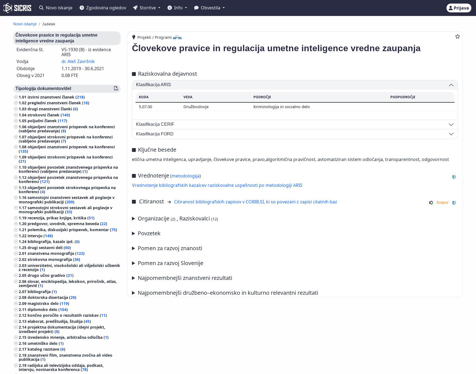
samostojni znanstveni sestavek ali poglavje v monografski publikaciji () (67, 199)
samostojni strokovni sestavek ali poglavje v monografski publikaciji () (65, 209)
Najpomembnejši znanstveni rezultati (185, 278)
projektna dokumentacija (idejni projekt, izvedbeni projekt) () (62, 329)
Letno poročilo (182, 278)
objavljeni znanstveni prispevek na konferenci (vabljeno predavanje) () (67, 128)
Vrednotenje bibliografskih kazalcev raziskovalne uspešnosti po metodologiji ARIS (217, 185)
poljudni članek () (47, 120)
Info (178, 8)
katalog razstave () (46, 349)
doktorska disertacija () (52, 297)
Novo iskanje (58, 8)
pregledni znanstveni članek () (58, 102)
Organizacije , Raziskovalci (178, 218)
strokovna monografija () (54, 259)
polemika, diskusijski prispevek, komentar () (72, 229)
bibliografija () (42, 291)
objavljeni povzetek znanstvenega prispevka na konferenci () (68, 179)
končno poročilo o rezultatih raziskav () (67, 315)
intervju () (40, 235)
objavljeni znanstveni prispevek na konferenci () (67, 149)
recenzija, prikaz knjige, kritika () (61, 217)
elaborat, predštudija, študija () (59, 321)
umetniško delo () (46, 343)
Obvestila (210, 8)
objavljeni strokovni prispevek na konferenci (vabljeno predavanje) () (66, 139)
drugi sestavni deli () (49, 247)
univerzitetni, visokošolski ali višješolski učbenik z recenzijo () (69, 267)
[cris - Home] (17, 8)
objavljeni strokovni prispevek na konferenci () (66, 159)
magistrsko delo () (48, 303)
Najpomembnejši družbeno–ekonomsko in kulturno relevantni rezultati (228, 292)
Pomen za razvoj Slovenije (170, 263)
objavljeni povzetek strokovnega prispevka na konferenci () (67, 189)
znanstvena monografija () (56, 253)
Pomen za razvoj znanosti (170, 248)
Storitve (148, 8)
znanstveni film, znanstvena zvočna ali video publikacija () (65, 357)
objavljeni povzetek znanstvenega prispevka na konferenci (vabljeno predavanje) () (68, 169)
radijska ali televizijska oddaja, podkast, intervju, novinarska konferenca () (61, 367)
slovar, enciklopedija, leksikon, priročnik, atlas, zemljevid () (68, 283)
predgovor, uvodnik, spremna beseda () (67, 223)
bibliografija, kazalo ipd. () (54, 241)
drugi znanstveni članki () (53, 108)
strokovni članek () (49, 115)
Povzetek (149, 233)
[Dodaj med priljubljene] (457, 36)
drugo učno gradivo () (51, 275)
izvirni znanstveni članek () (56, 97)
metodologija (185, 176)
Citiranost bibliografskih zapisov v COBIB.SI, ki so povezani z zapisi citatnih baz (255, 202)
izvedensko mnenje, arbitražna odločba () (68, 337)
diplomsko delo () (48, 309)
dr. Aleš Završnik (78, 61)
